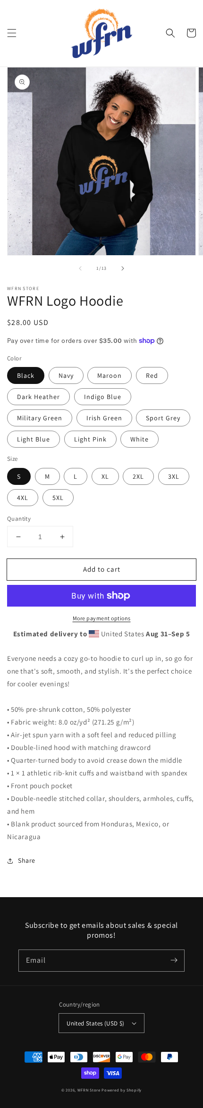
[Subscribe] (173, 960)
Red (152, 375)
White (139, 439)
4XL (22, 497)
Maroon (109, 375)
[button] (11, 33)
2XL (138, 476)
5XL (58, 497)
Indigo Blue (102, 396)
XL (105, 476)
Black (25, 375)
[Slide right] (122, 268)
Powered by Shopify (122, 1089)
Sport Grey (163, 418)
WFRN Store (89, 1089)
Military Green (39, 418)
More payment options (102, 618)
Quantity (19, 519)
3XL (173, 476)
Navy (66, 375)
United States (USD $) (95, 1023)
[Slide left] (80, 268)
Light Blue (33, 439)
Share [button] (26, 860)
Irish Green (104, 418)
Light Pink (90, 439)
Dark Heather (38, 396)
